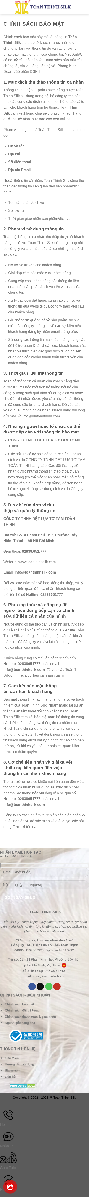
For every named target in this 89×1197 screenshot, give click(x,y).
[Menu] (7, 7)
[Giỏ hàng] (83, 7)
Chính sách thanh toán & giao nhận (30, 1016)
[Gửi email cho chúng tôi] (40, 986)
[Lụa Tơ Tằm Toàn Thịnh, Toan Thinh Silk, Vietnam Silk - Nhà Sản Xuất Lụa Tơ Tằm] (43, 7)
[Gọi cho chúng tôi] (48, 986)
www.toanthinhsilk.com (37, 562)
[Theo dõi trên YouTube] (57, 986)
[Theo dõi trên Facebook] (32, 986)
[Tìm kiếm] (76, 7)
